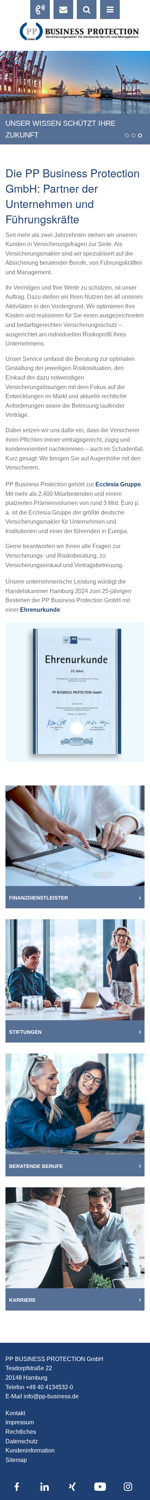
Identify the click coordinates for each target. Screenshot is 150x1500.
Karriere (22, 1300)
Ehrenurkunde (40, 610)
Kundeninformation (30, 1450)
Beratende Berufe (36, 1166)
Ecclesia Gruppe (118, 484)
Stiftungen (25, 1032)
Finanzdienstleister (38, 898)
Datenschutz (21, 1441)
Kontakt (15, 1413)
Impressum (19, 1422)
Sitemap (16, 1460)
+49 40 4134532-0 (49, 1387)
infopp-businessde (51, 1396)
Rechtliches (20, 1432)
